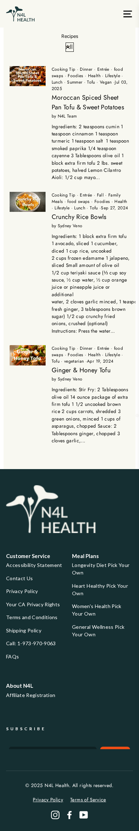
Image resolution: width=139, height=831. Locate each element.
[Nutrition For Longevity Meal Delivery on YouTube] (83, 815)
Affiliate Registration (30, 695)
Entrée (103, 69)
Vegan (106, 82)
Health (94, 76)
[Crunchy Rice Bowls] (28, 202)
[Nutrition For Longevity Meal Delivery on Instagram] (55, 815)
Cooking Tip (64, 69)
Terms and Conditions (32, 617)
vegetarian (74, 361)
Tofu (91, 82)
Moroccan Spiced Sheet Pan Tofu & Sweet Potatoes (88, 102)
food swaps (78, 201)
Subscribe (26, 728)
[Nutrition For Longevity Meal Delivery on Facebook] (69, 815)
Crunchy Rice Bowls (79, 217)
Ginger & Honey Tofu (81, 370)
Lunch (57, 82)
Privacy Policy (22, 591)
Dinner (86, 69)
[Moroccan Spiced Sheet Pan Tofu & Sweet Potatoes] (28, 76)
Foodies (75, 76)
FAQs (12, 656)
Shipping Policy (23, 630)
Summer (74, 82)
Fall (100, 195)
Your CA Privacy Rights (33, 604)
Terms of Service (88, 799)
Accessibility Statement (34, 565)
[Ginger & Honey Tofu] (28, 355)
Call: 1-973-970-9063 (31, 643)
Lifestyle (112, 76)
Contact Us (19, 578)
